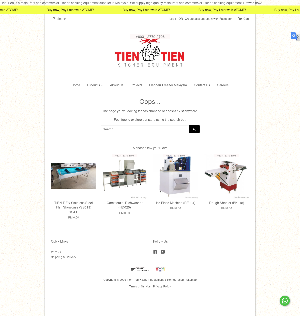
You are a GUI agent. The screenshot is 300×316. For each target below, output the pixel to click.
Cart (246, 19)
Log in (173, 19)
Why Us (56, 251)
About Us (116, 85)
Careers (223, 85)
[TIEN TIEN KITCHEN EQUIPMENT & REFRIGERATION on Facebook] (155, 252)
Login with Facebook (219, 19)
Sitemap (191, 279)
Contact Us (202, 85)
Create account (195, 19)
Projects (136, 85)
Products (94, 85)
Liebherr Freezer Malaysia (168, 85)
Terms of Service (140, 286)
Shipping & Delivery (63, 257)
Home (75, 85)
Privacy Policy (162, 286)
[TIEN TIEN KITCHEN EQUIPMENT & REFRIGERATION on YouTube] (162, 252)
